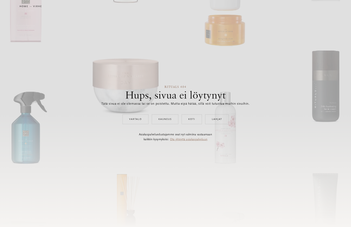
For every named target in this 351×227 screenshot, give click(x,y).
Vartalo (135, 119)
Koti (191, 119)
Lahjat (217, 119)
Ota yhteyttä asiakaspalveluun (189, 139)
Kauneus (165, 119)
